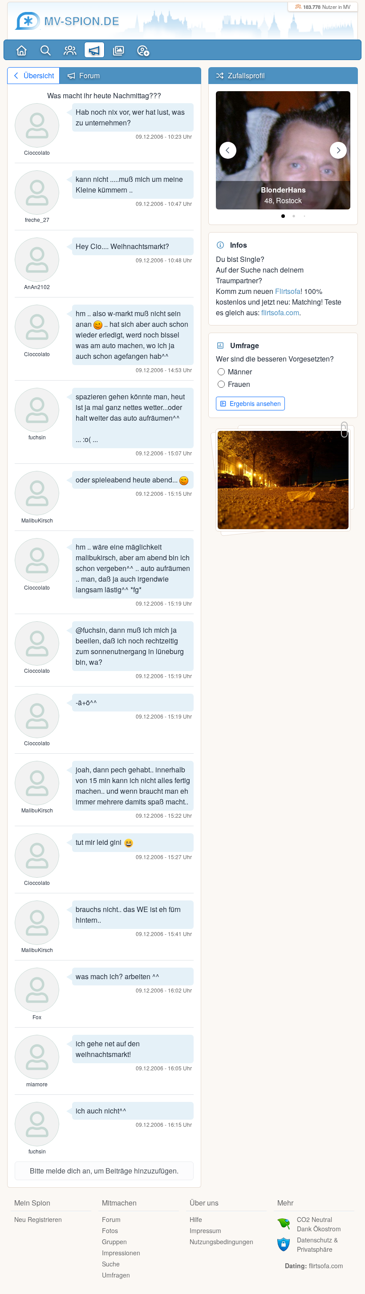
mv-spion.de (81, 20)
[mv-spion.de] (28, 21)
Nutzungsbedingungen (221, 1241)
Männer (240, 371)
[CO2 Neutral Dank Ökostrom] (283, 1222)
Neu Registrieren (38, 1219)
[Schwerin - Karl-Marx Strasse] (283, 479)
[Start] (21, 50)
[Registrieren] (143, 50)
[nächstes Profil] (338, 150)
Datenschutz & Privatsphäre (317, 1244)
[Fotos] (118, 50)
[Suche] (46, 50)
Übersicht (38, 75)
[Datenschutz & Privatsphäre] (283, 1243)
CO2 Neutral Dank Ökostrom (319, 1224)
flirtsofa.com (280, 312)
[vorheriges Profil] (227, 150)
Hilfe (196, 1219)
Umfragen (116, 1274)
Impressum (205, 1230)
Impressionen (121, 1252)
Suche (111, 1263)
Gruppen (114, 1241)
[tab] (283, 216)
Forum (111, 1219)
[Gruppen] (70, 50)
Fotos (110, 1230)
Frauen (239, 384)
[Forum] (94, 50)
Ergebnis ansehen (254, 403)
